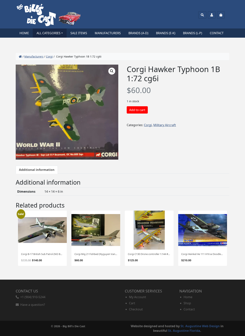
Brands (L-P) (192, 33)
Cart (132, 303)
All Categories (48, 33)
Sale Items (78, 33)
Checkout (136, 309)
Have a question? (32, 305)
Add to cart (137, 110)
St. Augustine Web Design (200, 326)
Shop (187, 303)
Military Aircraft (164, 125)
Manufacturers (108, 33)
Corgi (49, 56)
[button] (111, 71)
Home (24, 33)
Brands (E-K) (165, 33)
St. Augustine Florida (184, 331)
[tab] (37, 170)
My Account (137, 297)
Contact (217, 33)
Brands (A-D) (138, 33)
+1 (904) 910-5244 (32, 297)
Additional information (37, 170)
